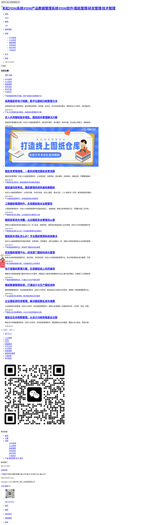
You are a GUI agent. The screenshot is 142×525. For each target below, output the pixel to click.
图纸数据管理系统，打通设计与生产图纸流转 (30, 285)
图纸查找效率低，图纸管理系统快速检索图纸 (30, 187)
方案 (6, 438)
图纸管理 (12, 43)
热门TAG (8, 334)
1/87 (10, 330)
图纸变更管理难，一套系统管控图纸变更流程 (30, 171)
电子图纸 (8, 358)
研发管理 (8, 351)
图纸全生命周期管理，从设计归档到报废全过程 (31, 317)
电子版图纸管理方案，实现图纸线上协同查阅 (30, 268)
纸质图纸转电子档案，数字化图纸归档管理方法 (31, 101)
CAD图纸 (8, 338)
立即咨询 (4, 470)
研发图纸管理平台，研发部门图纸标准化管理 (30, 252)
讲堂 (10, 75)
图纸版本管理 (10, 353)
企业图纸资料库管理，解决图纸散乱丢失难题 (30, 301)
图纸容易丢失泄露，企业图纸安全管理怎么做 (30, 220)
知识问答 (12, 47)
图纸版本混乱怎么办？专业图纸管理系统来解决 (31, 236)
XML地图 (4, 486)
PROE (7, 342)
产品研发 (8, 356)
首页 (6, 75)
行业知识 (12, 50)
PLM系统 (12, 40)
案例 (6, 436)
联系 (21, 458)
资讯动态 (12, 45)
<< (2, 330)
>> (13, 330)
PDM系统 (12, 38)
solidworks (8, 346)
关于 (17, 458)
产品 (6, 458)
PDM (7, 340)
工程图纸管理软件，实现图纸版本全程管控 (28, 203)
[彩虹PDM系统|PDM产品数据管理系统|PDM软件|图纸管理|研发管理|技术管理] (58, 8)
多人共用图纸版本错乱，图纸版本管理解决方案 (31, 117)
